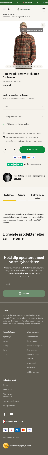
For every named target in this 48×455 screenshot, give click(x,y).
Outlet (5, 354)
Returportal (31, 363)
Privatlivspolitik (33, 354)
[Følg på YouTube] (11, 414)
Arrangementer (9, 405)
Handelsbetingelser (35, 345)
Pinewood (13, 14)
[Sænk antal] (5, 149)
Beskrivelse (9, 195)
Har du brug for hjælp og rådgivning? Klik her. (29, 177)
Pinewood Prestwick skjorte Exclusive (16, 17)
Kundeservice (32, 336)
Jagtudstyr (7, 336)
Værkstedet (7, 389)
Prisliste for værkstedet (7, 395)
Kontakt (30, 359)
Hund (5, 350)
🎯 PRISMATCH (26, 2)
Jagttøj (5, 341)
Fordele (21, 195)
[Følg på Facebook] (4, 414)
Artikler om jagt (33, 372)
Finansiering (32, 350)
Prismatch (31, 367)
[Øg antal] (14, 149)
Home (5, 14)
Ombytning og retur (37, 196)
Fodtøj (5, 345)
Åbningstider (32, 341)
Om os (5, 385)
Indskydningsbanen (11, 401)
